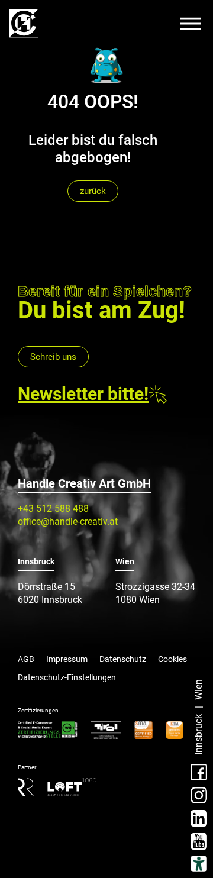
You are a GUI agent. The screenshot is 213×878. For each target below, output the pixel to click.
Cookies (172, 659)
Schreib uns (53, 356)
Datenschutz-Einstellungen (67, 677)
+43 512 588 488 (53, 508)
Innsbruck (198, 734)
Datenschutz (122, 659)
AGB (26, 659)
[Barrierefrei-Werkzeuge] (199, 864)
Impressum (67, 659)
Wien (198, 689)
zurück (93, 191)
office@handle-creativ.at (68, 521)
